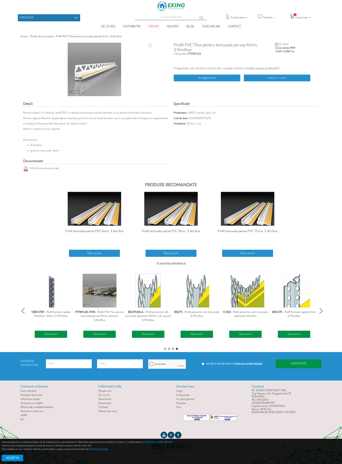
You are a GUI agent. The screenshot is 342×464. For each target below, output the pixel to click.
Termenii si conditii (31, 403)
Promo (153, 26)
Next (320, 309)
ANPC (24, 415)
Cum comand (28, 391)
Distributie (132, 26)
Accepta (12, 458)
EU (22, 419)
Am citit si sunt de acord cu (220, 364)
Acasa (24, 36)
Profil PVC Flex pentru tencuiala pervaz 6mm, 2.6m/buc (89, 36)
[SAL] (223, 417)
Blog (190, 26)
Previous (22, 309)
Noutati (173, 26)
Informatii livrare (30, 399)
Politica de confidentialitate (36, 407)
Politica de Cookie (99, 449)
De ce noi (108, 26)
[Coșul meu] (75, 17)
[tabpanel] (49, 306)
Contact (234, 26)
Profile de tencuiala (41, 36)
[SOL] (196, 417)
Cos (178, 407)
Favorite (181, 403)
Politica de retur (108, 411)
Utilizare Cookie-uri (31, 411)
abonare (299, 363)
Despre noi (105, 391)
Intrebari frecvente (31, 395)
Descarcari (211, 26)
